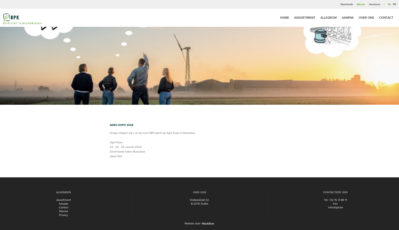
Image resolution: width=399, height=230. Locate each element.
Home (284, 18)
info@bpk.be (335, 207)
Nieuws (361, 4)
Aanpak (348, 18)
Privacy (63, 215)
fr (394, 4)
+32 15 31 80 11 (338, 200)
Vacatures (374, 4)
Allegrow (328, 18)
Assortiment (304, 18)
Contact (386, 18)
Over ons (366, 18)
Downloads (347, 4)
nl (389, 4)
